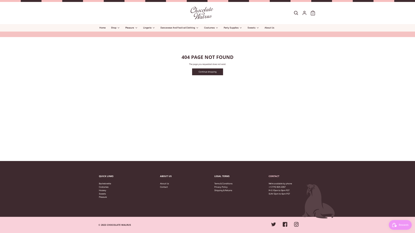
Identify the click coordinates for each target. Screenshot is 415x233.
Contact (164, 187)
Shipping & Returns (223, 190)
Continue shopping (208, 72)
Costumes (209, 27)
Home (102, 27)
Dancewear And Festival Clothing (178, 27)
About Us (269, 27)
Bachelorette (105, 183)
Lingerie (147, 27)
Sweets (252, 27)
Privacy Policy (221, 187)
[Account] (304, 11)
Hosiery (102, 190)
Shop (114, 27)
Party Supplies (231, 27)
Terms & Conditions (223, 183)
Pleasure (130, 27)
